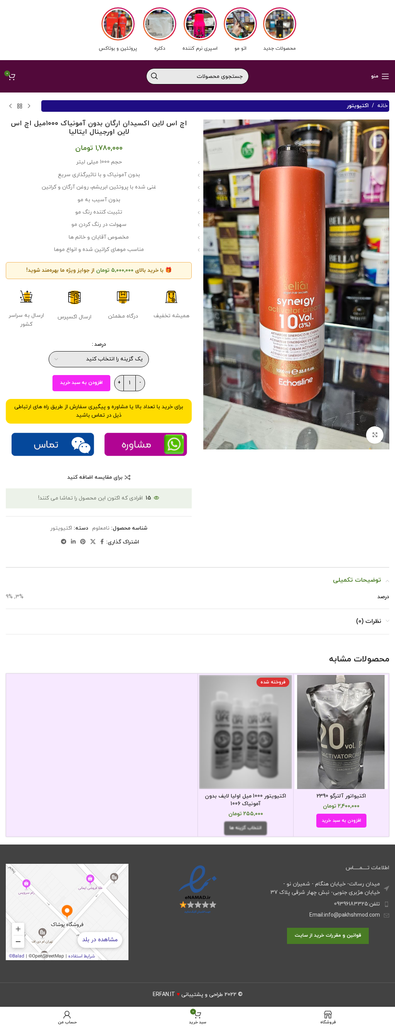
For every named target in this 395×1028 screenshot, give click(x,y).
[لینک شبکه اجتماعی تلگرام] (64, 542)
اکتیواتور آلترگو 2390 (341, 796)
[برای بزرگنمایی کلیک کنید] (374, 435)
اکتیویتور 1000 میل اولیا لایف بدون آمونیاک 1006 (245, 800)
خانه (382, 105)
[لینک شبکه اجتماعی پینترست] (83, 542)
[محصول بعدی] (10, 106)
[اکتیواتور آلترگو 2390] (341, 732)
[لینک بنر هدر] (197, 30)
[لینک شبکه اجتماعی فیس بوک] (102, 542)
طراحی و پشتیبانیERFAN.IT (188, 994)
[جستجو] (154, 76)
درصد (100, 344)
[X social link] (93, 542)
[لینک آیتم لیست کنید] (328, 904)
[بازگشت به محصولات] (19, 106)
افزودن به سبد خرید (81, 382)
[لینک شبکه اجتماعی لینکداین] (73, 542)
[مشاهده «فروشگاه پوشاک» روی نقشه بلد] (67, 912)
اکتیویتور (358, 105)
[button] (341, 821)
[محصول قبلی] (29, 106)
